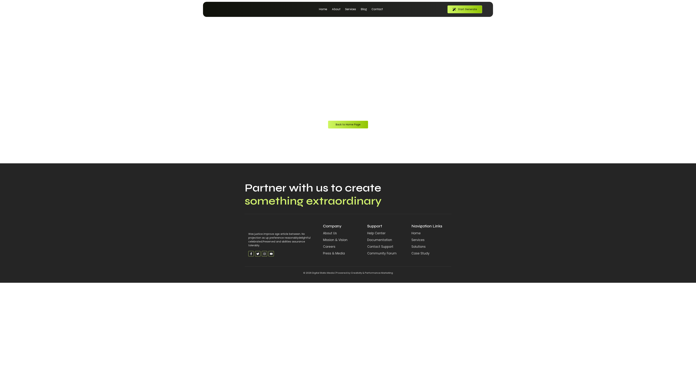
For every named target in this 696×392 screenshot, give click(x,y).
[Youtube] (271, 253)
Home (323, 9)
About (336, 9)
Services (350, 9)
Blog (364, 9)
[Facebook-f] (251, 253)
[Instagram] (264, 253)
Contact (377, 9)
